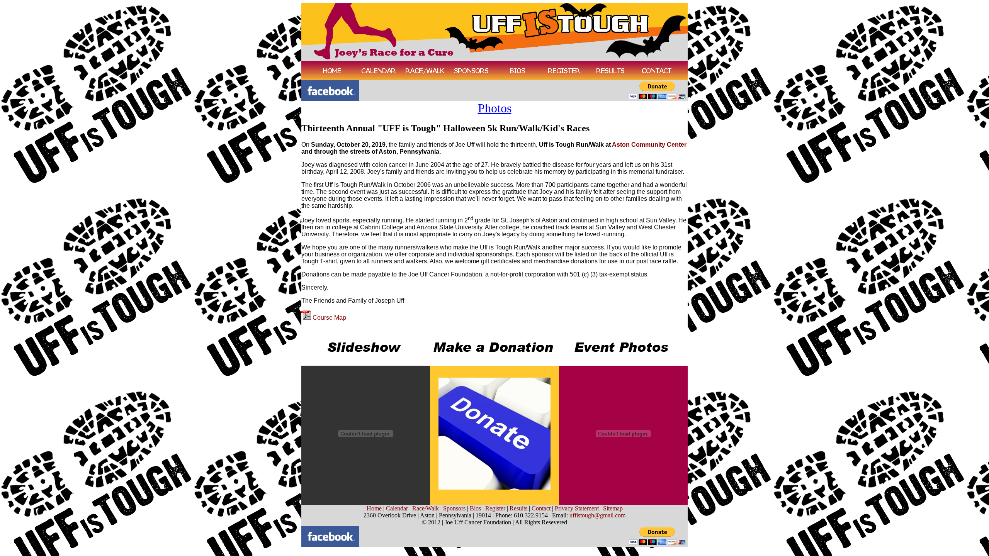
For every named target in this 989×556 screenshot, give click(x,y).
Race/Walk (425, 508)
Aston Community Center (649, 144)
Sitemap (613, 508)
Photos (494, 108)
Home (374, 508)
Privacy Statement (577, 508)
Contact (541, 508)
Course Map (329, 317)
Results (518, 508)
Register (495, 508)
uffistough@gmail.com (597, 515)
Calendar (397, 508)
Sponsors (454, 508)
